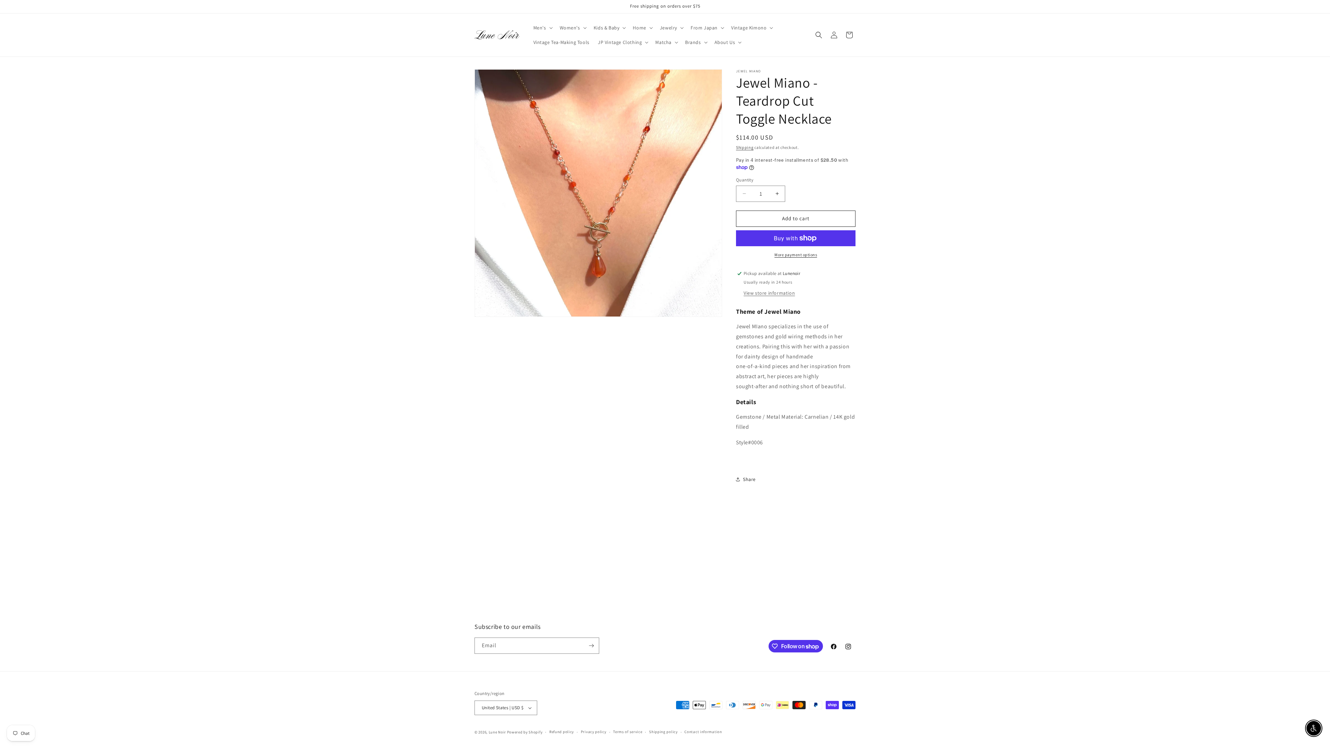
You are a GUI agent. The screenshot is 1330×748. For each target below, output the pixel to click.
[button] (542, 27)
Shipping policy (663, 731)
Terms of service (627, 731)
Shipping (745, 147)
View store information (769, 293)
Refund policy (561, 731)
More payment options (795, 254)
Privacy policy (593, 731)
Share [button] (749, 479)
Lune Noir (497, 732)
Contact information (703, 731)
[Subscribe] (591, 646)
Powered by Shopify (525, 732)
